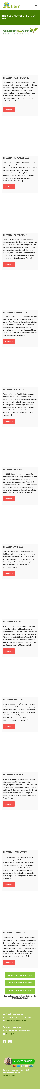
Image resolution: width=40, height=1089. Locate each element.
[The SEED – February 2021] (20, 831)
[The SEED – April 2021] (20, 678)
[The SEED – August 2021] (20, 369)
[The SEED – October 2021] (20, 214)
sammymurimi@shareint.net (16, 1020)
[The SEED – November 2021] (20, 137)
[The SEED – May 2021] (20, 601)
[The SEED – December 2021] (20, 57)
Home (8, 23)
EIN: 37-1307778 (9, 1075)
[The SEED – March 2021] (20, 754)
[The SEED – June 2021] (20, 526)
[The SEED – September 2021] (20, 292)
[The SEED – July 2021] (20, 449)
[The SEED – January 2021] (20, 912)
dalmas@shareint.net (14, 1034)
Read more (9, 110)
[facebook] (4, 1042)
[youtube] (10, 1042)
